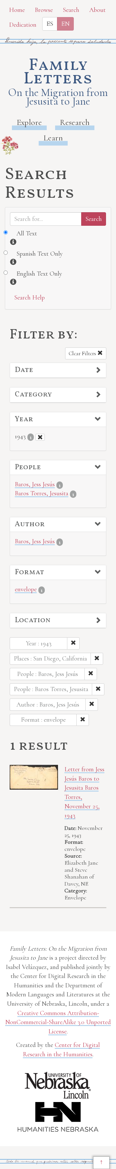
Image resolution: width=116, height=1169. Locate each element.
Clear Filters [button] (83, 353)
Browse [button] (44, 10)
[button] (58, 370)
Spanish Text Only (39, 254)
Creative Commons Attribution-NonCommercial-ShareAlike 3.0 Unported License (58, 1022)
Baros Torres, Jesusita (41, 493)
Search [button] (71, 10)
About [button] (97, 10)
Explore (29, 122)
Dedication (22, 25)
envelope (26, 589)
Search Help (29, 297)
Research (75, 122)
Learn (53, 138)
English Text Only (39, 274)
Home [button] (17, 10)
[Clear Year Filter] (40, 437)
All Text (26, 233)
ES (49, 24)
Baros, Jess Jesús (35, 484)
